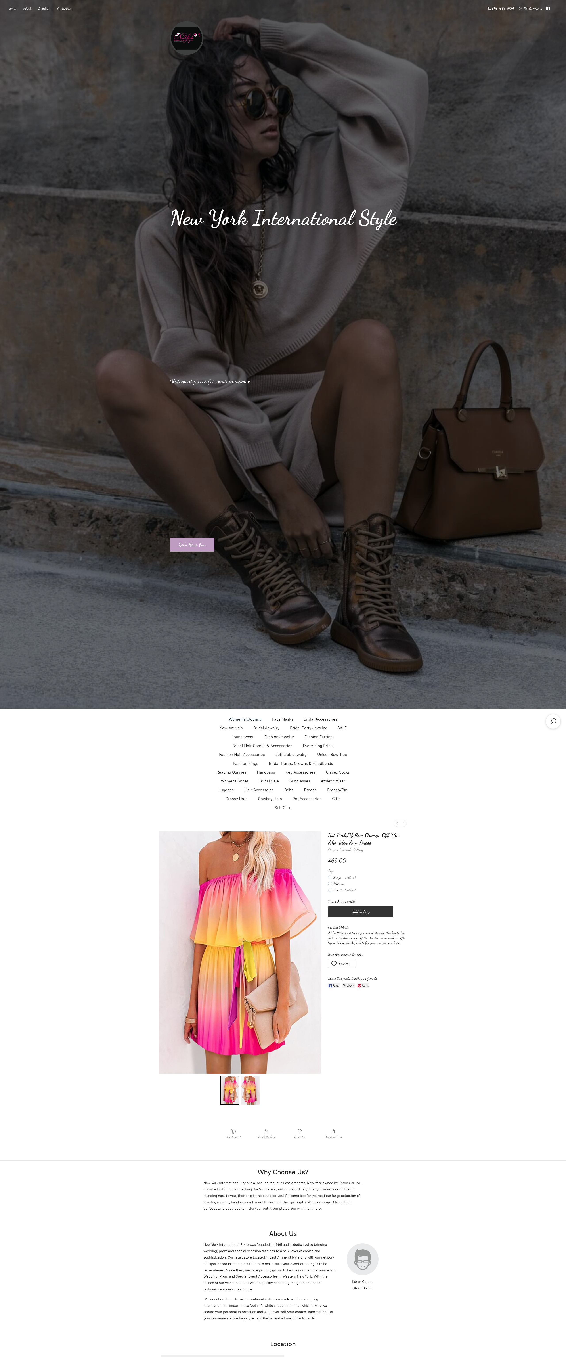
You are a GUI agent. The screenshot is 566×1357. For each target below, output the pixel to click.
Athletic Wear (333, 781)
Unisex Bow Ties (332, 754)
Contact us (64, 8)
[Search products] (553, 721)
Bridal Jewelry (266, 728)
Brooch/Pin (337, 790)
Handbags (266, 772)
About (27, 8)
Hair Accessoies (259, 790)
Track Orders (266, 1137)
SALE (342, 728)
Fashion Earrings (319, 736)
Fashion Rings (245, 763)
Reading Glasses (231, 772)
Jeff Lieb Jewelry (291, 754)
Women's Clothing (245, 719)
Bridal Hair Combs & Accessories (262, 745)
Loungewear (243, 736)
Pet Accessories (307, 798)
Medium (339, 884)
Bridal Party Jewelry (308, 728)
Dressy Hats (236, 798)
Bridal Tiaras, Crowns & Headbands (301, 763)
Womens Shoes (235, 781)
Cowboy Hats (270, 798)
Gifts (336, 798)
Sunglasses (300, 781)
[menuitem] (397, 823)
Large (345, 877)
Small (345, 890)
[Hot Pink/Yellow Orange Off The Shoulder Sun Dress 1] (250, 1090)
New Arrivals (231, 728)
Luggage (226, 790)
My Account (233, 1137)
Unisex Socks (338, 772)
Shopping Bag (333, 1137)
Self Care (283, 807)
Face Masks (282, 719)
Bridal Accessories (320, 719)
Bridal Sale (269, 781)
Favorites (299, 1137)
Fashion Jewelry (279, 736)
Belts (288, 790)
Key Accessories (300, 772)
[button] (342, 963)
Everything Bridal (318, 745)
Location (44, 8)
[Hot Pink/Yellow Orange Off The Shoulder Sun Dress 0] (229, 1090)
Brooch (310, 790)
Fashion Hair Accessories (242, 754)
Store (12, 8)
